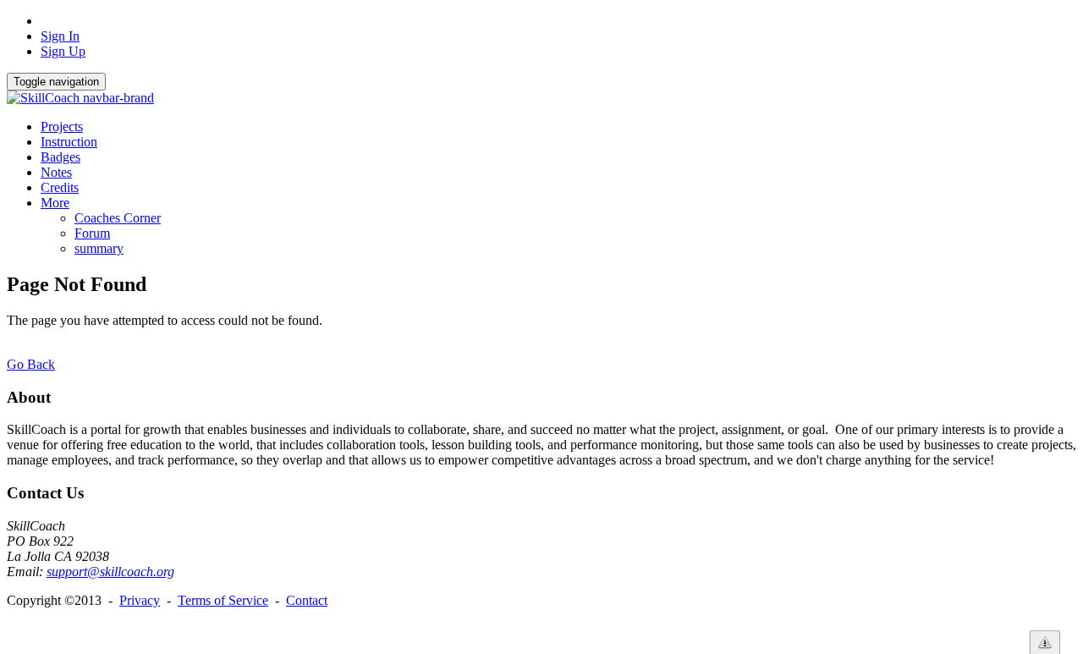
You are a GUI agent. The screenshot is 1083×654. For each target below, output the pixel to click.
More (55, 202)
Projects (62, 126)
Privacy (139, 600)
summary (99, 248)
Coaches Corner (117, 218)
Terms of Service (223, 600)
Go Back (31, 364)
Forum (92, 233)
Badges (60, 157)
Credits (60, 187)
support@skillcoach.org (110, 571)
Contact (306, 600)
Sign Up (63, 51)
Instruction (69, 142)
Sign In (60, 36)
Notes (56, 172)
